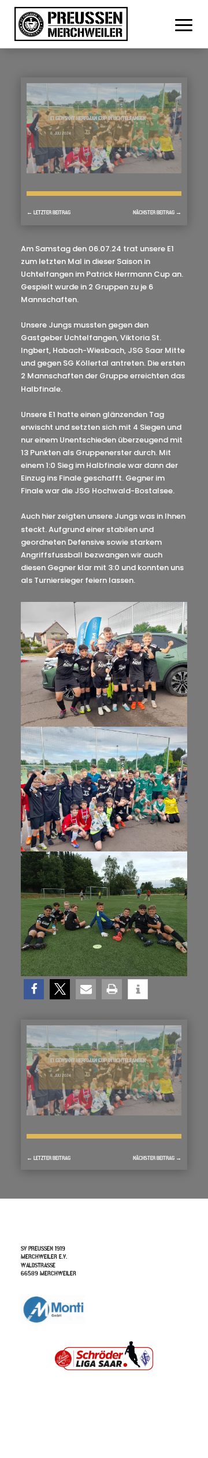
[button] (34, 989)
